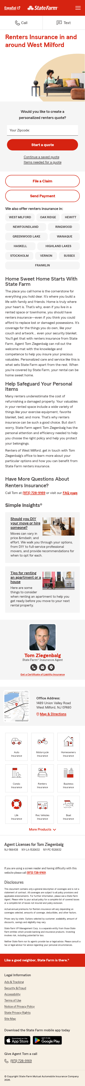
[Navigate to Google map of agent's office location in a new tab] (51, 667)
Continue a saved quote (41, 157)
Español (10, 8)
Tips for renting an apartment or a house (25, 577)
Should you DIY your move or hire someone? (25, 523)
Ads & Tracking (14, 982)
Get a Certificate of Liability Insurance (42, 674)
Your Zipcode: (20, 130)
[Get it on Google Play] (47, 1040)
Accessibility (12, 994)
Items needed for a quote (42, 162)
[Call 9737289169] (33, 667)
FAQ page (70, 493)
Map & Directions (53, 714)
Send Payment (42, 196)
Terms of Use (12, 1000)
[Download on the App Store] (17, 1040)
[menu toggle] (78, 8)
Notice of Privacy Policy (19, 1006)
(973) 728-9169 (34, 493)
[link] (43, 8)
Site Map (10, 1018)
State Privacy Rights (17, 1012)
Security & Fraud (15, 988)
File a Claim (42, 181)
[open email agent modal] (42, 668)
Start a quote (42, 145)
